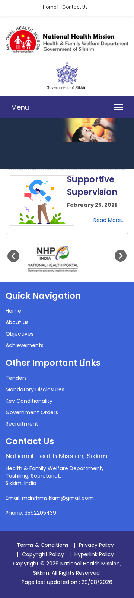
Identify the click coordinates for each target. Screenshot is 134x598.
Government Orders (32, 412)
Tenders (16, 378)
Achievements (25, 345)
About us (17, 322)
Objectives (20, 334)
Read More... (108, 220)
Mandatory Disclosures (35, 389)
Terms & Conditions (42, 545)
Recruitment (22, 424)
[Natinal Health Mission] (67, 51)
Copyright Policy (43, 554)
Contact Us (75, 7)
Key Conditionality (29, 401)
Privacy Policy (96, 545)
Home (13, 311)
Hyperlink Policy (94, 554)
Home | (50, 7)
